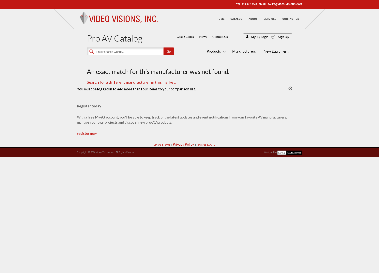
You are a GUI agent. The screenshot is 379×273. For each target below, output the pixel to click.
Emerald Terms (162, 144)
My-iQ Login (259, 37)
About (253, 18)
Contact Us (290, 18)
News (203, 36)
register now (87, 133)
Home (220, 18)
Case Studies (185, 36)
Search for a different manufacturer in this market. (131, 82)
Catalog (236, 18)
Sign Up (283, 37)
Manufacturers (244, 51)
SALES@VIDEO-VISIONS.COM (284, 4)
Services (270, 18)
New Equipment (276, 51)
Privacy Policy (183, 144)
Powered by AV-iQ (206, 144)
